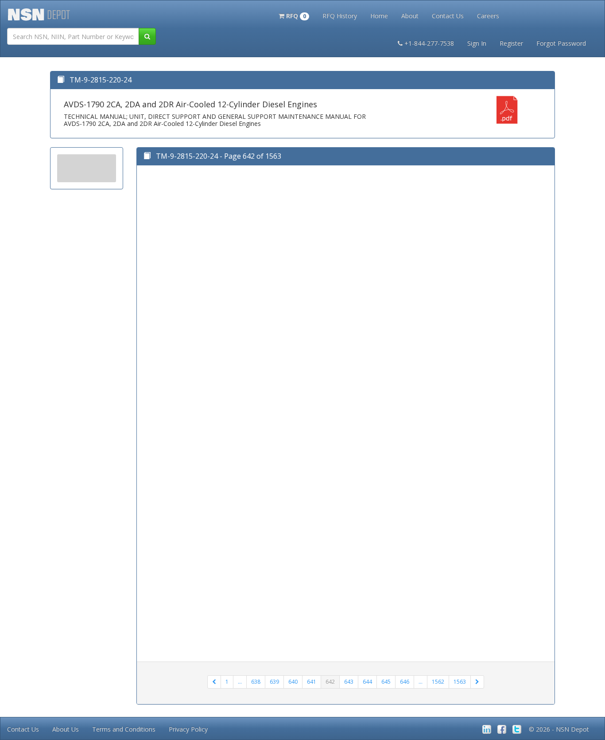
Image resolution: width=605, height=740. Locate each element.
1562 (438, 681)
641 (311, 681)
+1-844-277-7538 (429, 43)
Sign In (476, 43)
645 (386, 681)
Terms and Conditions (123, 729)
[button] (294, 15)
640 (293, 681)
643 (348, 681)
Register (511, 43)
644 (367, 681)
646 (404, 681)
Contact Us (448, 16)
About (410, 16)
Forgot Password (561, 43)
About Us (65, 729)
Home (379, 16)
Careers (488, 16)
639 (274, 681)
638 (255, 681)
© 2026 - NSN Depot (559, 729)
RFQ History (339, 16)
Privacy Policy (188, 729)
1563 (460, 681)
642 (330, 681)
